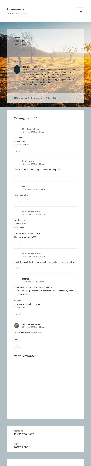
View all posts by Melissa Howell (35, 84)
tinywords (15, 9)
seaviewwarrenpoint (31, 324)
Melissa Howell (38, 98)
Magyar (25, 278)
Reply (18, 151)
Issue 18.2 (52, 98)
